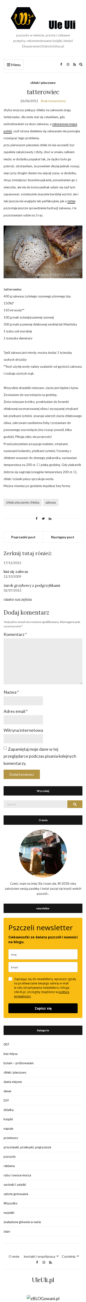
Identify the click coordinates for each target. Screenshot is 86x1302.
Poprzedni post (23, 537)
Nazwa (11, 692)
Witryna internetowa (23, 730)
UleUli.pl (43, 1280)
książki (8, 1119)
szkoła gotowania (16, 1194)
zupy (7, 1231)
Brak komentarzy (53, 101)
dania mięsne (13, 1082)
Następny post (62, 537)
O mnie (14, 1256)
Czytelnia (68, 1256)
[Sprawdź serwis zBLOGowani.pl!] (43, 1298)
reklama (9, 1166)
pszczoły (10, 1156)
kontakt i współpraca (39, 1256)
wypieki (9, 1213)
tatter (71, 201)
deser (7, 1091)
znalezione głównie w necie (22, 1222)
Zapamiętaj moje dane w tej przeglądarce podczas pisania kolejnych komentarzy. (40, 756)
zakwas (50, 502)
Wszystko (10, 1203)
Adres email (16, 711)
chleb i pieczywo (43, 83)
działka (9, 1110)
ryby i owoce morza (17, 1175)
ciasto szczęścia (18, 599)
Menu (15, 64)
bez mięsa (10, 1054)
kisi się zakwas (16, 571)
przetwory (11, 1138)
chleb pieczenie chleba (22, 502)
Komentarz (15, 634)
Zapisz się (43, 1008)
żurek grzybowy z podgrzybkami (32, 585)
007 (6, 1044)
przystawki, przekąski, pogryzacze (27, 1147)
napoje (8, 1128)
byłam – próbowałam (19, 1063)
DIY (6, 1100)
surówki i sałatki (15, 1184)
